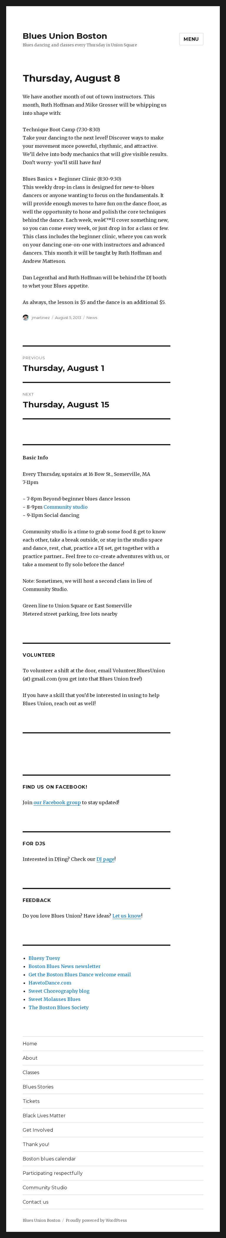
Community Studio (45, 1187)
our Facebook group (57, 802)
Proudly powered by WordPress (96, 1220)
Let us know (126, 916)
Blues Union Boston (65, 36)
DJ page (105, 859)
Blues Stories (38, 1087)
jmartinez (41, 317)
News (92, 317)
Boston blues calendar (49, 1159)
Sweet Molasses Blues (55, 999)
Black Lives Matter (44, 1115)
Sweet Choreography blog (59, 991)
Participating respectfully (53, 1173)
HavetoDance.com (50, 983)
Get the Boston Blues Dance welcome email (80, 974)
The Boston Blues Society (59, 1007)
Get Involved (38, 1130)
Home (30, 1043)
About (30, 1058)
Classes (31, 1072)
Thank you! (36, 1144)
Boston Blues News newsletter (65, 966)
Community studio (66, 507)
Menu (191, 39)
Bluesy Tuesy (44, 958)
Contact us (35, 1202)
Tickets (31, 1101)
